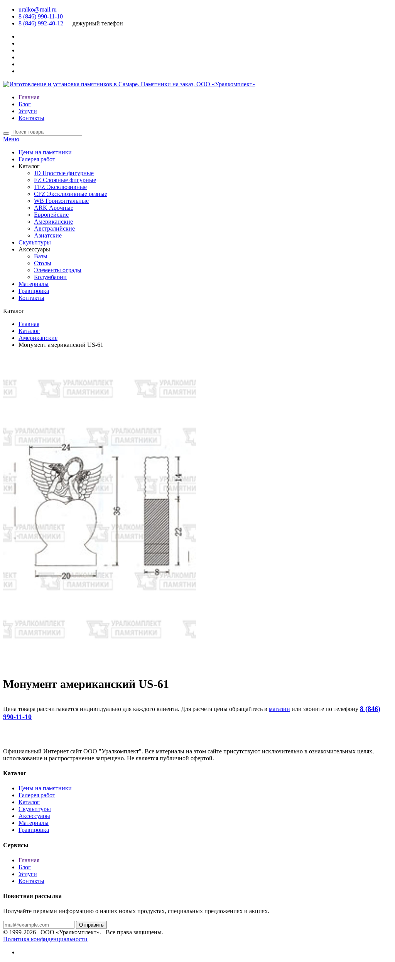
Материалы (34, 284)
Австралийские (54, 228)
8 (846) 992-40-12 (41, 23)
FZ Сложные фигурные (65, 180)
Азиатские (48, 235)
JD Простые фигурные (64, 173)
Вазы (40, 256)
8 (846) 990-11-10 (41, 16)
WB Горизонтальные (61, 200)
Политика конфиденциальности (45, 939)
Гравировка (34, 291)
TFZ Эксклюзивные (60, 187)
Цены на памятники (45, 152)
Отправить (91, 925)
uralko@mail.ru (38, 9)
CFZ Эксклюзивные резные (70, 194)
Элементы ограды (57, 270)
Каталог (29, 331)
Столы (42, 263)
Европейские (51, 214)
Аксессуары (34, 816)
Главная (29, 97)
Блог (25, 104)
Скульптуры (35, 242)
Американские (53, 221)
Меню (11, 139)
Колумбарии (50, 277)
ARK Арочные (53, 207)
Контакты (31, 118)
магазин (279, 709)
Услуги (28, 111)
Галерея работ (37, 159)
